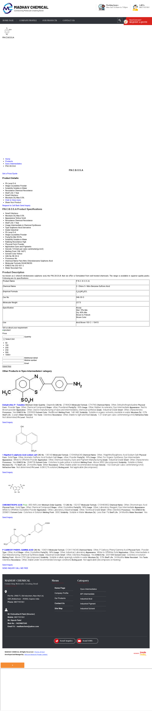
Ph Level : (25, 417)
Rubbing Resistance (13, 242)
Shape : (57, 407)
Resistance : (71, 415)
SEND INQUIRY (8, 568)
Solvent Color (10, 254)
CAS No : (63, 405)
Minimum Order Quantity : (40, 405)
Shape (7, 235)
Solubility (9, 239)
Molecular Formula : (84, 405)
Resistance (10, 220)
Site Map (58, 608)
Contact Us (69, 20)
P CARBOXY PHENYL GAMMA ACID (17, 550)
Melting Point (10, 251)
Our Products (49, 20)
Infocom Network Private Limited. (36, 654)
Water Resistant (12, 268)
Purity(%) (9, 237)
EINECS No (9, 265)
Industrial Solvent (87, 608)
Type (7, 227)
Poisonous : (9, 412)
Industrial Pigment (87, 604)
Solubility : (105, 412)
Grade (7, 230)
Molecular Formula (13, 263)
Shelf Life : (10, 415)
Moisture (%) (10, 216)
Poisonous (9, 258)
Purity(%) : (75, 407)
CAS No (8, 256)
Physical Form (11, 244)
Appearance (10, 218)
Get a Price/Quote (9, 173)
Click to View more (13, 200)
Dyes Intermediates (88, 589)
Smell (7, 213)
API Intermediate (87, 594)
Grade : (107, 410)
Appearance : (20, 460)
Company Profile (28, 20)
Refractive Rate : (16, 467)
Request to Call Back (11, 205)
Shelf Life (9, 223)
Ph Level (9, 232)
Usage (8, 225)
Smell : (130, 410)
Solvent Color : (47, 412)
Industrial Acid (86, 599)
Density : (112, 415)
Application (9, 246)
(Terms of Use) (39, 652)
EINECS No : (26, 412)
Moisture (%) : (139, 412)
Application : (56, 410)
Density (8, 249)
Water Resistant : (28, 415)
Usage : (105, 407)
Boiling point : (77, 467)
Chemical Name (11, 261)
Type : (31, 407)
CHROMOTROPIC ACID (12, 505)
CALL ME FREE (21, 568)
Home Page (8, 20)
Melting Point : (69, 412)
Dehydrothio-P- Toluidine (13, 405)
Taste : (45, 415)
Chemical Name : (117, 405)
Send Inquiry (25, 205)
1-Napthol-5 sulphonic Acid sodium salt (19, 455)
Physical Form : (11, 507)
